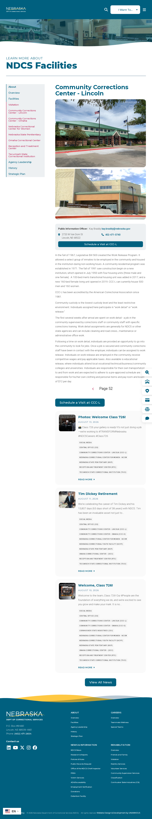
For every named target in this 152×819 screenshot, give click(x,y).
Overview (14, 92)
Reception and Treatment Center (23, 147)
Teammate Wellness (120, 722)
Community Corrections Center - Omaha (22, 119)
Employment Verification (81, 787)
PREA (73, 773)
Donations (75, 792)
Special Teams (117, 727)
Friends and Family (119, 755)
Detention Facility (78, 796)
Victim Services (77, 778)
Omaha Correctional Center (24, 140)
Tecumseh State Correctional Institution (21, 155)
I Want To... (125, 9)
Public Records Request (81, 764)
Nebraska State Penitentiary (24, 134)
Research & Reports (79, 755)
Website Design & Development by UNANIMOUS (118, 813)
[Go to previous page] (93, 389)
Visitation (13, 104)
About (12, 86)
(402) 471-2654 (22, 733)
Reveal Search (106, 9)
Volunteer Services (119, 769)
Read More (85, 479)
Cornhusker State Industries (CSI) (125, 782)
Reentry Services (118, 764)
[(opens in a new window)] (9, 748)
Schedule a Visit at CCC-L (100, 244)
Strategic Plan (16, 174)
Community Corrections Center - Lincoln (22, 111)
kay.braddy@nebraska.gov (116, 228)
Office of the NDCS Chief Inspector (85, 769)
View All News (100, 682)
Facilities (13, 98)
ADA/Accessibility (78, 782)
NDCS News (76, 750)
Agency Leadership (20, 162)
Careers (116, 713)
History (12, 168)
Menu (144, 9)
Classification (116, 778)
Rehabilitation (120, 745)
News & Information (84, 745)
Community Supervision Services (125, 773)
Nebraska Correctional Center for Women (21, 127)
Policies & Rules (77, 759)
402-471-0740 (112, 234)
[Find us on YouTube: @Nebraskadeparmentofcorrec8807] (15, 748)
